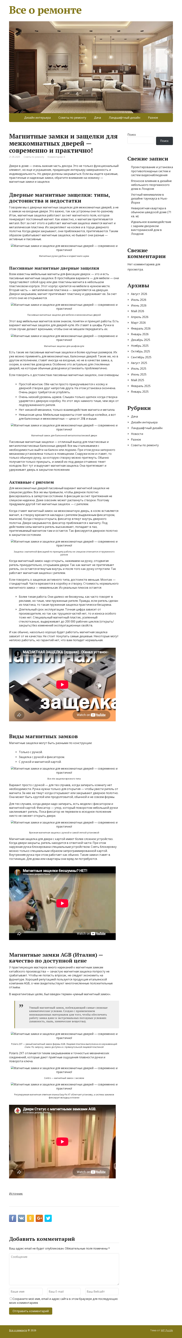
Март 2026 (138, 323)
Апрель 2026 (139, 317)
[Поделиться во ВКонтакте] (21, 1218)
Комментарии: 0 (56, 156)
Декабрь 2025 (140, 340)
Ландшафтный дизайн (124, 118)
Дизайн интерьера (37, 118)
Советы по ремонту (72, 118)
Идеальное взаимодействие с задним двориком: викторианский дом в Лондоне (151, 228)
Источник (16, 1194)
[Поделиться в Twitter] (48, 1218)
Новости (137, 434)
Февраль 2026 (141, 328)
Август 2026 (139, 294)
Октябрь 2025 (140, 351)
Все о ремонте (45, 9)
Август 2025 (139, 363)
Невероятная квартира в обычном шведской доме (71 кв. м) (151, 212)
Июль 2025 (138, 369)
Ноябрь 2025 (140, 346)
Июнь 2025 (138, 374)
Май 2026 (137, 311)
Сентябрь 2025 (141, 357)
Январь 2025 (140, 392)
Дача (97, 118)
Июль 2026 (138, 300)
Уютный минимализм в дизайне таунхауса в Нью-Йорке (149, 198)
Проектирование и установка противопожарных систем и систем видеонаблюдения (152, 171)
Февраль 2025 (141, 386)
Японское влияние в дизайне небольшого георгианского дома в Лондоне (151, 185)
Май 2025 (137, 380)
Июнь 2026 (138, 305)
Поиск (131, 135)
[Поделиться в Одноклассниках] (30, 1218)
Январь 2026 (140, 334)
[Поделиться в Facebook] (12, 1218)
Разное (153, 118)
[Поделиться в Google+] (39, 1218)
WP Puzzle (167, 1330)
